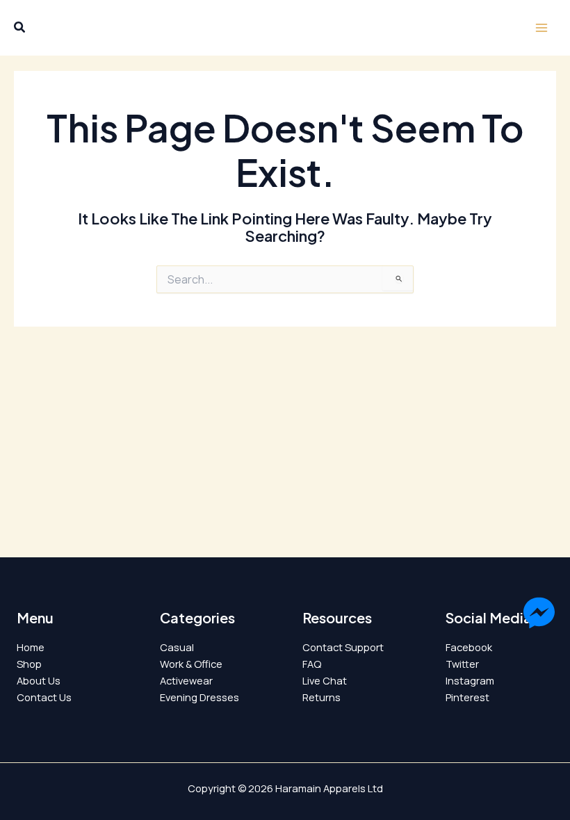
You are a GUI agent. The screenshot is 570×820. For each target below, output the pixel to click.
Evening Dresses (199, 697)
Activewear (186, 680)
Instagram (470, 680)
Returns (321, 697)
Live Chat (324, 680)
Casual (177, 647)
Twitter (462, 664)
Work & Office (191, 664)
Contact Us (44, 697)
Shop (29, 664)
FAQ (311, 664)
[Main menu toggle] (541, 27)
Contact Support (343, 647)
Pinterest (467, 697)
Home (30, 647)
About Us (38, 680)
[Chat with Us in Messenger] (539, 614)
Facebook (469, 647)
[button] (20, 28)
